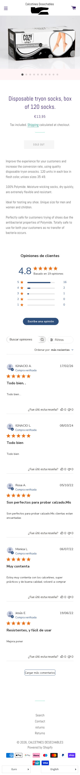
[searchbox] (23, 339)
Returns (40, 733)
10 (57, 75)
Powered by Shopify (40, 747)
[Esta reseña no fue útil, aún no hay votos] (69, 409)
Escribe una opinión (41, 321)
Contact (40, 721)
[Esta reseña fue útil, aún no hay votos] (62, 409)
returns (40, 727)
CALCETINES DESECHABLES (45, 742)
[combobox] (53, 350)
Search (40, 715)
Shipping (33, 125)
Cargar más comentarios (40, 673)
